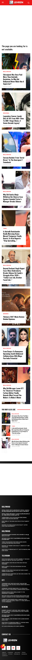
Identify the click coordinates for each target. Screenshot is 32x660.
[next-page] (6, 452)
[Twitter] (18, 648)
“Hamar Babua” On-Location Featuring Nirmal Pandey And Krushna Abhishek (14, 518)
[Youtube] (13, 648)
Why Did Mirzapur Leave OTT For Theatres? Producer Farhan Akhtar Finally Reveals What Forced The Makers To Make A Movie (13, 393)
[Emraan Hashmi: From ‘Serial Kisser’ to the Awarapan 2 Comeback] (16, 150)
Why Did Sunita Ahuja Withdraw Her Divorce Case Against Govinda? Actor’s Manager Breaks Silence (13, 198)
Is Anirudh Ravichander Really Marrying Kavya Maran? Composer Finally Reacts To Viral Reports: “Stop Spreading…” (12, 236)
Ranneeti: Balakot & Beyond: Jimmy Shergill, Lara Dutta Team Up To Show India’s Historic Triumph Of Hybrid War (15, 611)
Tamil (5, 228)
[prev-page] (3, 452)
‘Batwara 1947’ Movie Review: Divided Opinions (14, 317)
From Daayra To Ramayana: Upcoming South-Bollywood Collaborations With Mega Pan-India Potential (13, 355)
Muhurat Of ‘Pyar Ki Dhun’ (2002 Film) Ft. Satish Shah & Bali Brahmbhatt (14, 525)
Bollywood (7, 71)
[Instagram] (8, 648)
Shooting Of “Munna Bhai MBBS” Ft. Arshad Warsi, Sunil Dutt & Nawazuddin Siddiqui (15, 623)
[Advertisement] (16, 22)
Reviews (5, 313)
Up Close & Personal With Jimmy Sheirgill (13, 626)
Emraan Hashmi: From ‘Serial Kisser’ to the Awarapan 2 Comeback (13, 160)
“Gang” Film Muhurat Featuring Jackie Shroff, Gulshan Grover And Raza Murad (14, 542)
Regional (6, 113)
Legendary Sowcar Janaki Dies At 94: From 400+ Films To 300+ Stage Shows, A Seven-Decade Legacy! (13, 119)
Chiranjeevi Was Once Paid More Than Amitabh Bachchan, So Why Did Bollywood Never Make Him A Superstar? (13, 79)
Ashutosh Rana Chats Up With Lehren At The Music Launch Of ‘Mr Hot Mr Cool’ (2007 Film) (16, 560)
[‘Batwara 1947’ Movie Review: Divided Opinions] (16, 307)
